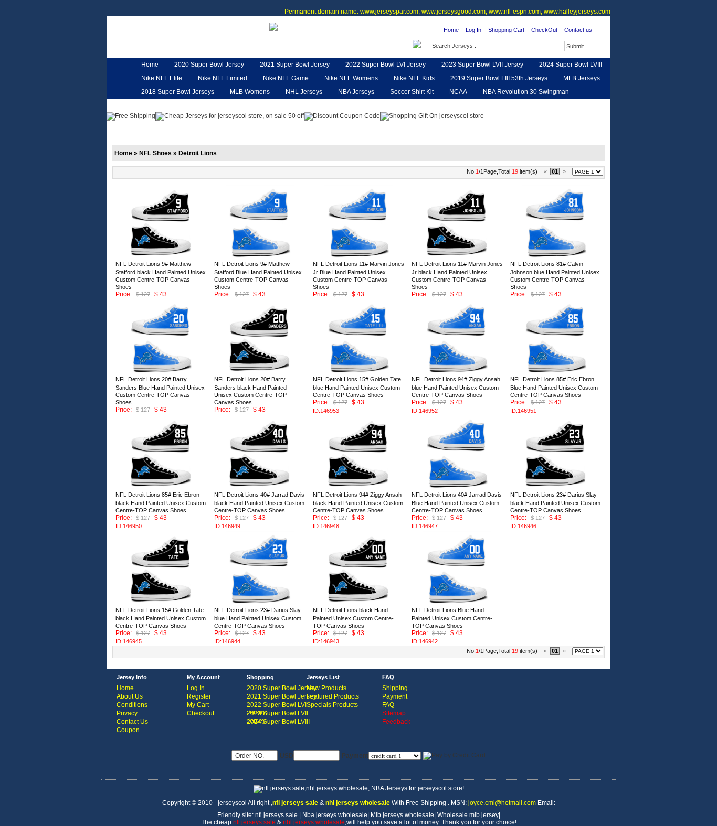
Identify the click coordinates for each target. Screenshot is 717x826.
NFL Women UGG (339, 105)
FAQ (388, 705)
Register (199, 696)
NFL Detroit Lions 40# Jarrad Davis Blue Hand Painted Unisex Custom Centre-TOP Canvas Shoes (457, 502)
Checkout (200, 713)
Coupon (128, 730)
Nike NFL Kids (414, 78)
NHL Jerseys (304, 91)
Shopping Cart (506, 30)
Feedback (516, 105)
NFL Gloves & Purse (457, 105)
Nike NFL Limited (222, 78)
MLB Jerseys (581, 78)
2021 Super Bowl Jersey (295, 64)
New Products (326, 688)
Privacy (127, 713)
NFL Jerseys (280, 105)
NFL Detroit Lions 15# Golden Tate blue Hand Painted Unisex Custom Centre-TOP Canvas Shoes (357, 387)
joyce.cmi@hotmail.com (502, 803)
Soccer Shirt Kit (412, 91)
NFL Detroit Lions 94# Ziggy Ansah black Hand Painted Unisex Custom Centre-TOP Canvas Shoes (358, 502)
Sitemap (394, 713)
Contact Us (132, 721)
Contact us (578, 30)
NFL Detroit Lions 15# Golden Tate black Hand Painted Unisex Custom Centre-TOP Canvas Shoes (160, 618)
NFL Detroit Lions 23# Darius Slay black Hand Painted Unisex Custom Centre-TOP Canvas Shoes (555, 502)
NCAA (458, 91)
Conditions (132, 705)
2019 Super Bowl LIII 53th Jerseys (498, 78)
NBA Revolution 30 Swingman (526, 91)
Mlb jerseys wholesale (402, 815)
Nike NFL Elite (161, 78)
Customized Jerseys (170, 105)
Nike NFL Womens (351, 78)
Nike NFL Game (286, 78)
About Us (130, 696)
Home (451, 30)
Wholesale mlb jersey (468, 815)
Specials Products (332, 705)
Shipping (395, 688)
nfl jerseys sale (276, 815)
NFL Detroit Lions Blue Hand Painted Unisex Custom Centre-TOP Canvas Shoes (452, 618)
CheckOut (544, 30)
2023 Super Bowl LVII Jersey (482, 64)
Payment (394, 696)
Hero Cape (230, 105)
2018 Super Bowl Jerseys (177, 91)
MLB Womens (250, 91)
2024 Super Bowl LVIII (570, 64)
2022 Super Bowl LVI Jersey (385, 64)
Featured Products (333, 696)
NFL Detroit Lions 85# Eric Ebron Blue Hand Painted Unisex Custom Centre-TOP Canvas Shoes (554, 387)
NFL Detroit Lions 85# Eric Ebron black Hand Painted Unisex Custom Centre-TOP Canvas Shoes (160, 502)
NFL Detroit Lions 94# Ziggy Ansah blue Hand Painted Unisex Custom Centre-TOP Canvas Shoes (456, 387)
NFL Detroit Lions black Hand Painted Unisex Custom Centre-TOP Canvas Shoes (353, 618)
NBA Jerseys (356, 91)
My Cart (198, 705)
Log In (473, 30)
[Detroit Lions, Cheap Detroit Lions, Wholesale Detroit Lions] (176, 45)
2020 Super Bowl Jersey (209, 64)
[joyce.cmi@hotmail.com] (273, 26)
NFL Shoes (397, 105)
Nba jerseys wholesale (334, 815)
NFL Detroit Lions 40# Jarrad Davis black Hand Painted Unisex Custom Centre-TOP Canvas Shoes (259, 502)
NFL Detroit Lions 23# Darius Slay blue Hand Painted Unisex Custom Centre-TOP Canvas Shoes (257, 618)
